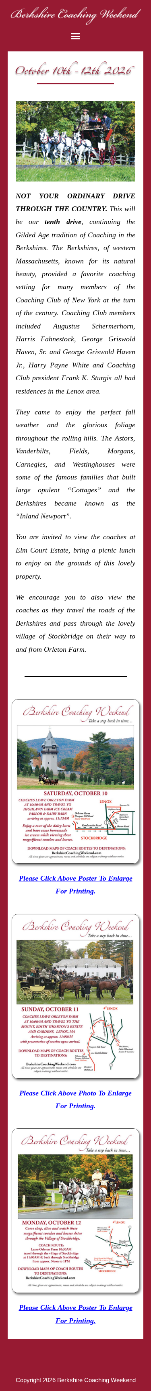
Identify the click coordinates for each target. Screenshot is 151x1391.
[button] (75, 36)
